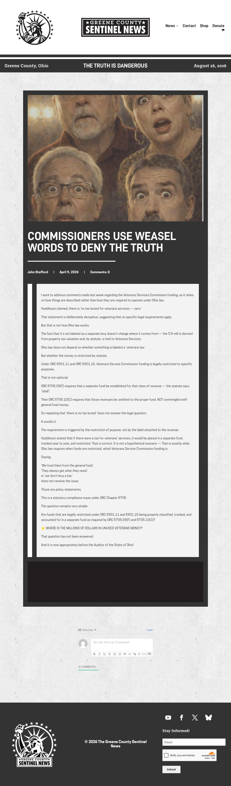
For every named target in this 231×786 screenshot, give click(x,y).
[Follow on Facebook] (181, 717)
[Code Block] (129, 654)
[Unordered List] (119, 654)
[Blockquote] (124, 654)
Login (149, 630)
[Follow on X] (195, 717)
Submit (171, 769)
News (170, 26)
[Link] (134, 654)
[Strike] (109, 654)
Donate (218, 26)
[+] (145, 653)
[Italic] (99, 654)
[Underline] (104, 654)
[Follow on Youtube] (168, 717)
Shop (204, 26)
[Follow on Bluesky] (208, 717)
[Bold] (94, 654)
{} (139, 653)
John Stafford (38, 272)
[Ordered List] (114, 654)
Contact (189, 26)
